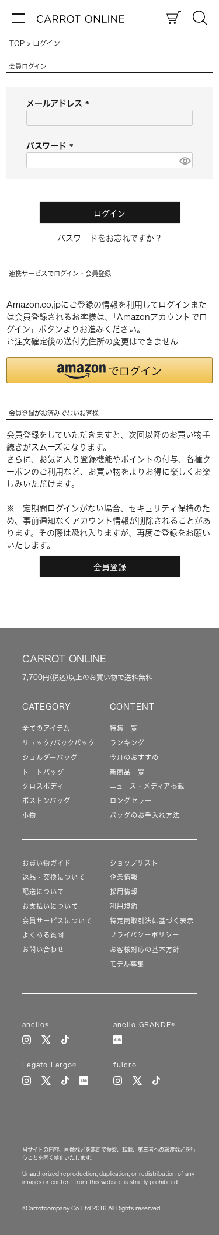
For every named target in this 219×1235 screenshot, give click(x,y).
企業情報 (124, 877)
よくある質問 (43, 935)
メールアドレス (59, 103)
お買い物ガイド (46, 863)
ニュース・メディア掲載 (147, 786)
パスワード (52, 146)
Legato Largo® (49, 1065)
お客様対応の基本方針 (145, 949)
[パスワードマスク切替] (184, 160)
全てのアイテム (46, 728)
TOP (17, 43)
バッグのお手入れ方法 (145, 815)
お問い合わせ (43, 949)
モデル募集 (127, 964)
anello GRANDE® (144, 1024)
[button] (109, 370)
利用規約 (124, 906)
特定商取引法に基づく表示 (152, 920)
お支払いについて (50, 906)
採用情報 (124, 891)
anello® (35, 1024)
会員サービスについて (57, 920)
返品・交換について (53, 877)
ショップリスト (134, 863)
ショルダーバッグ (50, 757)
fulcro (125, 1065)
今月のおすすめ (134, 757)
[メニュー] (18, 17)
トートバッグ (43, 772)
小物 (29, 815)
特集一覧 (124, 728)
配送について (43, 891)
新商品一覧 (127, 772)
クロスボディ (43, 786)
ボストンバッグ (46, 800)
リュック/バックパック (58, 742)
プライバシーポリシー (144, 935)
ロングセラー (131, 800)
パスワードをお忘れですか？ (109, 238)
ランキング (127, 742)
